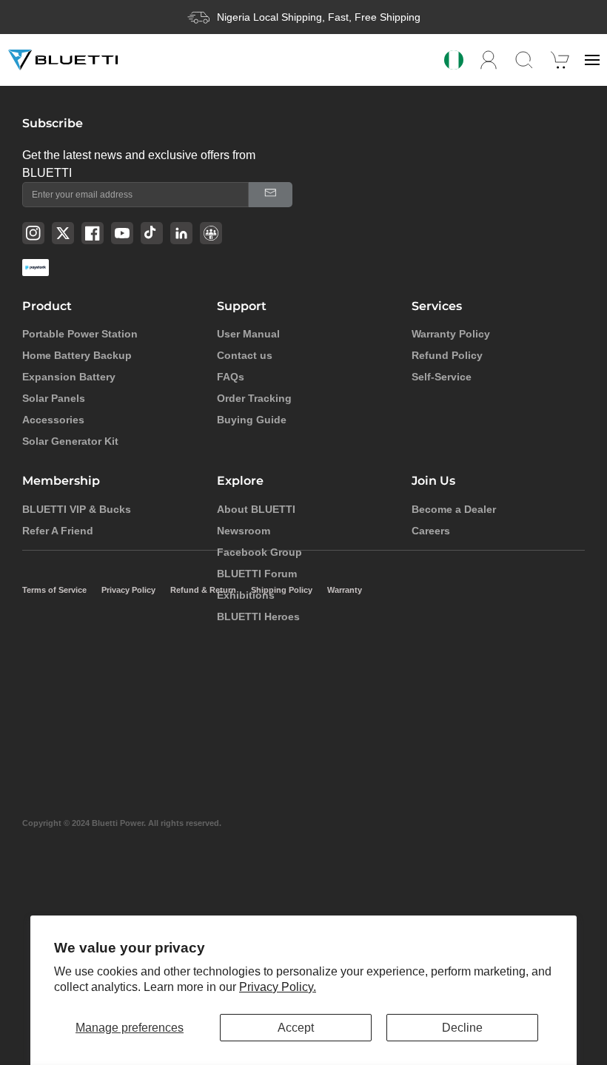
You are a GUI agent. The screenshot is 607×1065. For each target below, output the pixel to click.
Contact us (244, 355)
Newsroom (243, 531)
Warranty (344, 589)
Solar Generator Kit (70, 441)
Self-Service (442, 377)
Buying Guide (251, 420)
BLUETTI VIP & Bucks (76, 509)
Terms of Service (54, 589)
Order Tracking (254, 398)
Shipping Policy (281, 589)
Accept (296, 1027)
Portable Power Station (80, 334)
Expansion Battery (68, 377)
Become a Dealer (454, 509)
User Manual (248, 334)
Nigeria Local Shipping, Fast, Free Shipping (318, 17)
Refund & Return (203, 589)
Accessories (53, 420)
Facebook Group (259, 552)
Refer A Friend (57, 531)
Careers (431, 531)
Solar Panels (53, 398)
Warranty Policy (451, 334)
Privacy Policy (128, 589)
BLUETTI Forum (257, 573)
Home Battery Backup (77, 355)
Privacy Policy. (277, 987)
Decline (462, 1027)
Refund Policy (447, 355)
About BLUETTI (256, 509)
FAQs (230, 377)
